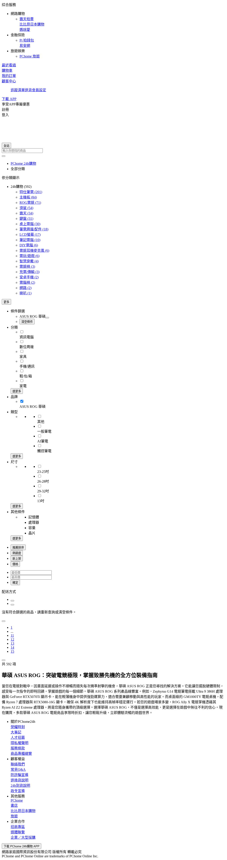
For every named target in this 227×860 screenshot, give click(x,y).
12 (12, 639)
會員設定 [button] (39, 90)
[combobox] (113, 150)
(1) (25, 293)
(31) (26, 218)
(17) (30, 234)
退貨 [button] (28, 90)
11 (12, 635)
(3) (27, 266)
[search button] (3, 156)
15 (12, 651)
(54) (26, 208)
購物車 (7, 70)
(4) (29, 261)
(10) (30, 240)
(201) (31, 192)
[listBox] (113, 591)
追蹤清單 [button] (18, 90)
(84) (28, 197)
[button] (113, 30)
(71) (30, 202)
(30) (30, 224)
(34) (26, 213)
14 (12, 647)
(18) (34, 229)
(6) (29, 245)
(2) (29, 277)
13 (12, 643)
